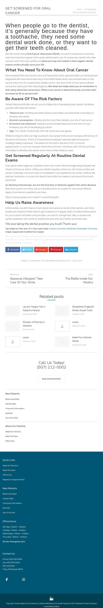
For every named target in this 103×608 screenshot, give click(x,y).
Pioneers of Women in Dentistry (33, 324)
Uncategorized (34, 261)
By (56, 261)
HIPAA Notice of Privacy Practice (83, 603)
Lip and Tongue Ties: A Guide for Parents (34, 308)
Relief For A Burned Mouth (81, 339)
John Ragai (33, 228)
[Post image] (12, 311)
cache (75, 322)
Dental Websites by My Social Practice (54, 603)
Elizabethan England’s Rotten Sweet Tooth (83, 308)
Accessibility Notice (51, 606)
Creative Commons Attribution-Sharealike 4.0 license (73, 228)
